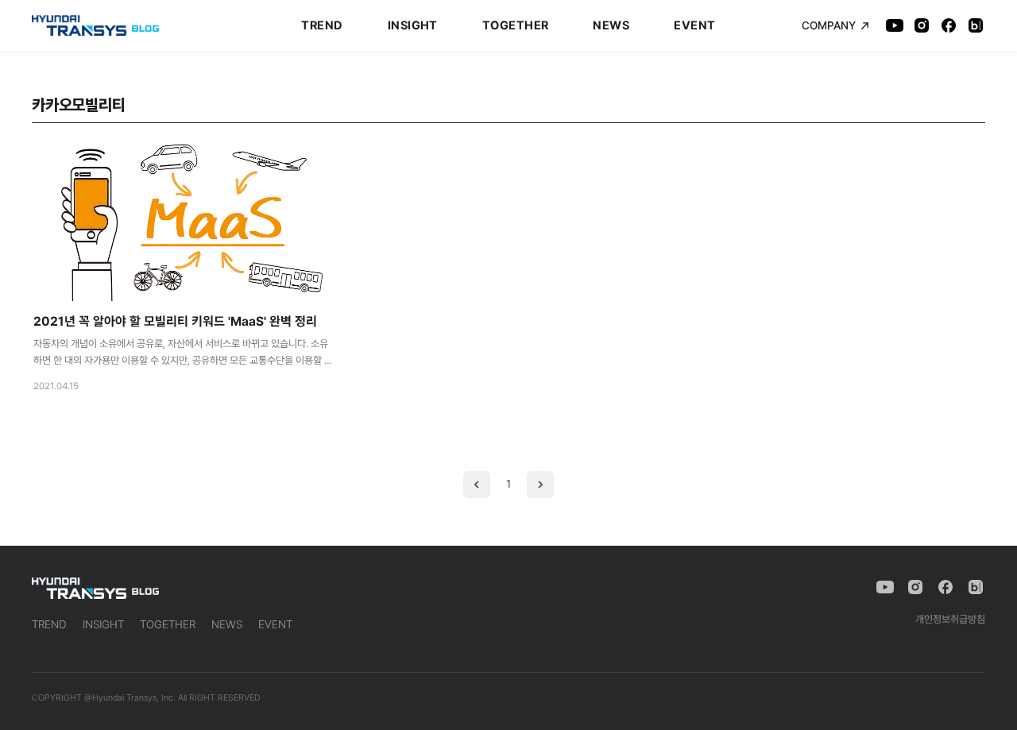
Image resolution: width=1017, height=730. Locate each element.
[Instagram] (921, 25)
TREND (321, 25)
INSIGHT (413, 25)
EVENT (694, 25)
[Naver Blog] (975, 25)
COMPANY (829, 25)
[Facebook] (948, 25)
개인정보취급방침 (950, 619)
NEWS (611, 25)
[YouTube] (894, 25)
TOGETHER (515, 25)
